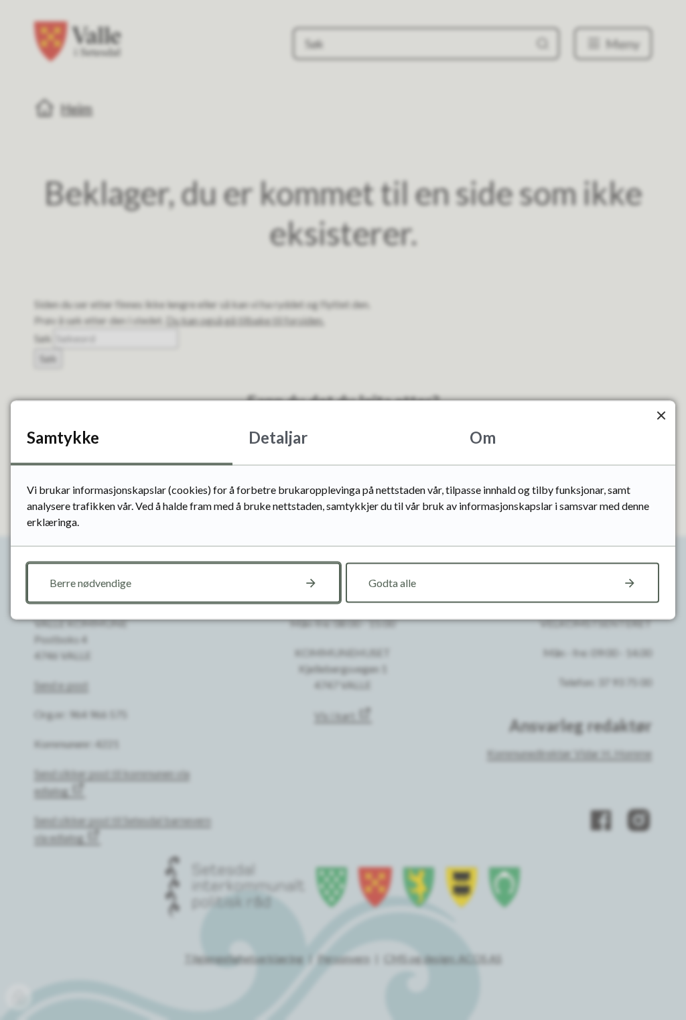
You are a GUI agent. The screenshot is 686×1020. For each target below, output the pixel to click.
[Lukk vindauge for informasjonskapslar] (661, 415)
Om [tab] (483, 437)
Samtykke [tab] (63, 437)
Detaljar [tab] (278, 437)
